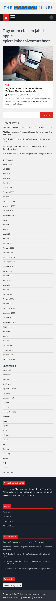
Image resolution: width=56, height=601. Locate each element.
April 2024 (6, 289)
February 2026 (8, 192)
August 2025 (7, 220)
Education (6, 393)
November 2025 (9, 206)
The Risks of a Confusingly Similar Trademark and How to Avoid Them (27, 140)
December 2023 (9, 308)
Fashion (6, 402)
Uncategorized (8, 472)
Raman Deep (12, 95)
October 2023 (8, 317)
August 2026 (7, 164)
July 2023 (6, 331)
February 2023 (8, 350)
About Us (6, 511)
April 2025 (6, 238)
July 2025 (6, 224)
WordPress (39, 597)
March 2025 (7, 243)
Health (5, 425)
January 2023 (8, 354)
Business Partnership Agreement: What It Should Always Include (27, 127)
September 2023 (9, 322)
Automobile (7, 370)
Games (5, 421)
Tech (7, 85)
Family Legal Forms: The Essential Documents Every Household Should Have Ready (27, 147)
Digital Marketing (9, 388)
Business (6, 379)
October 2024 (8, 266)
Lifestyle (6, 435)
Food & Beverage (9, 411)
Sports (5, 458)
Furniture (6, 416)
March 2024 (7, 294)
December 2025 (9, 201)
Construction (8, 384)
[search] (51, 17)
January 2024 (8, 303)
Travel (5, 467)
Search (46, 115)
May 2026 (6, 178)
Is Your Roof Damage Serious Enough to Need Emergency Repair (27, 153)
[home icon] (6, 17)
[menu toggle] (12, 17)
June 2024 (6, 280)
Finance (6, 407)
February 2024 (8, 299)
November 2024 (9, 261)
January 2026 (8, 196)
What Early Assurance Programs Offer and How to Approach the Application (27, 133)
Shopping (6, 453)
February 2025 (8, 248)
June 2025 (6, 229)
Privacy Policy (8, 521)
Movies (5, 439)
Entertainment (8, 397)
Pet (4, 444)
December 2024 (9, 257)
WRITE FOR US (8, 525)
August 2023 (7, 326)
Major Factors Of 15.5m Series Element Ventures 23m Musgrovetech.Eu (24, 90)
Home (5, 430)
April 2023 (6, 340)
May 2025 (6, 234)
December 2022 (9, 359)
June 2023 (6, 336)
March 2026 (7, 187)
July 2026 (6, 169)
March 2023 (7, 345)
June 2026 (6, 173)
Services (6, 449)
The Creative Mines (12, 489)
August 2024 (7, 271)
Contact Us (7, 516)
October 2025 (8, 210)
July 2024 (6, 275)
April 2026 (6, 182)
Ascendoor (16, 597)
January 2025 (8, 252)
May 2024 (6, 285)
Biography (6, 374)
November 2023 (9, 313)
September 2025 (9, 215)
